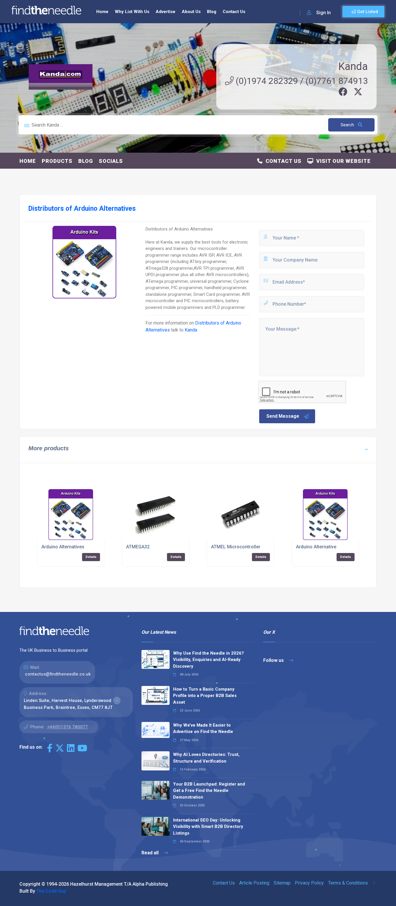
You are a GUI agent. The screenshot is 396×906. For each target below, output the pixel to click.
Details (91, 557)
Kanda (353, 66)
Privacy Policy (309, 883)
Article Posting (254, 883)
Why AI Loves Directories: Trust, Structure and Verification (206, 758)
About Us (191, 11)
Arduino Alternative (316, 547)
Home (102, 11)
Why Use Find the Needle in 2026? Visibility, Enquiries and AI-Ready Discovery (208, 660)
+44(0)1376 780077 (67, 727)
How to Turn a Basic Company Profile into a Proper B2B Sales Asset (205, 696)
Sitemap (282, 883)
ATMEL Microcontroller (235, 547)
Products (57, 161)
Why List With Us (132, 11)
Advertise (165, 11)
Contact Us (234, 11)
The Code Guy (51, 891)
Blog (211, 11)
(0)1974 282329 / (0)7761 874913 (301, 81)
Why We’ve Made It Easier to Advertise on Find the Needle (203, 728)
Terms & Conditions (348, 883)
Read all (150, 852)
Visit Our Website (342, 161)
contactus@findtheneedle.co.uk (58, 674)
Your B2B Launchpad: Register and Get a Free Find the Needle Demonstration (209, 790)
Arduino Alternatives (62, 547)
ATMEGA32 (138, 547)
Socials (111, 161)
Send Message (282, 416)
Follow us (274, 660)
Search (348, 124)
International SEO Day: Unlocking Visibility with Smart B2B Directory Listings (208, 826)
